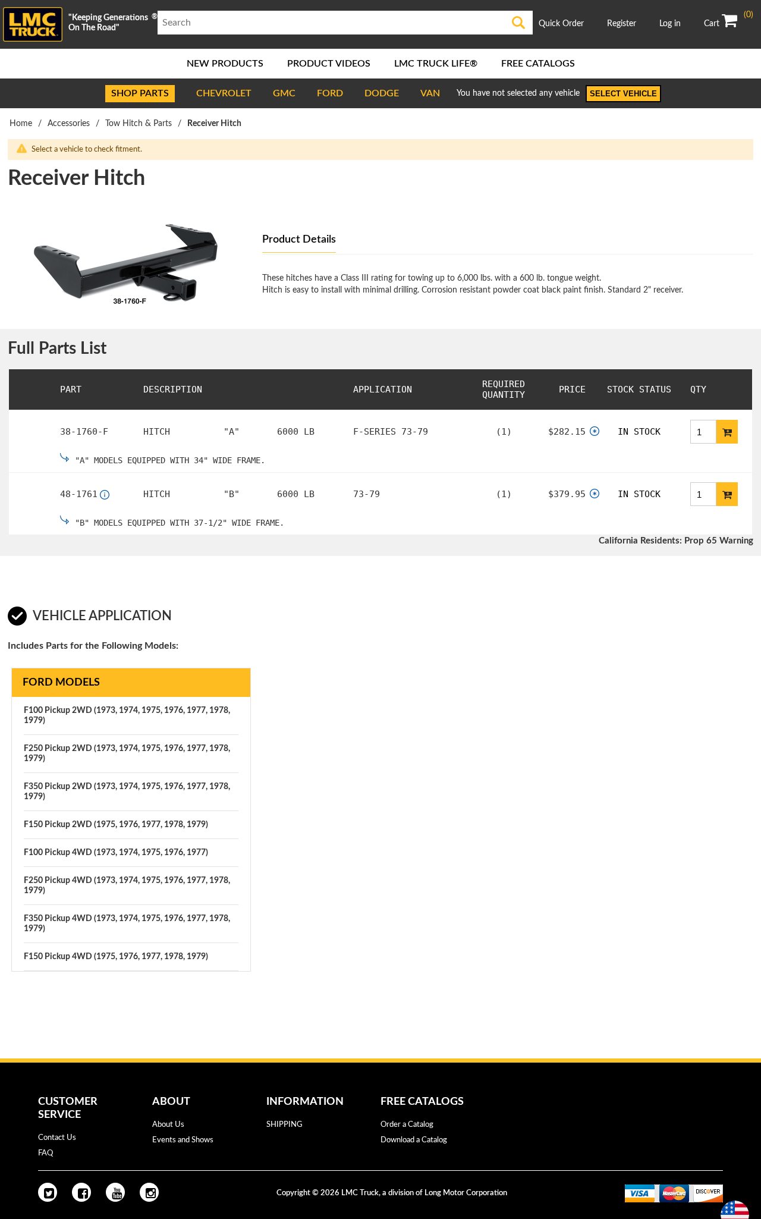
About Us (168, 1125)
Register (621, 24)
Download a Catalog (413, 1140)
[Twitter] (47, 1192)
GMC (284, 93)
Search (518, 22)
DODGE (381, 93)
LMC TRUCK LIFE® (435, 63)
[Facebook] (81, 1192)
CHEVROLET (223, 93)
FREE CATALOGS (538, 63)
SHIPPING (284, 1125)
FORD (330, 93)
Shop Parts (140, 93)
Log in (670, 24)
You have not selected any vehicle (518, 93)
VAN (430, 93)
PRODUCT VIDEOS (328, 63)
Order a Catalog (406, 1125)
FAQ (45, 1153)
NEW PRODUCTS (225, 63)
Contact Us (57, 1138)
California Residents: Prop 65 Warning (676, 540)
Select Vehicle (623, 93)
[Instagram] (149, 1192)
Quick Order (561, 24)
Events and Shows (182, 1140)
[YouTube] (115, 1192)
